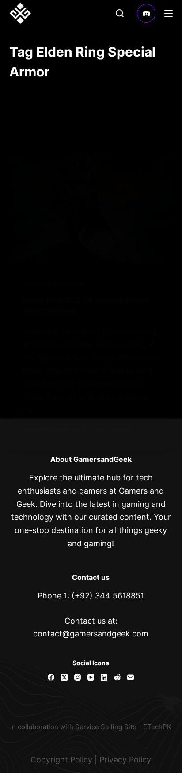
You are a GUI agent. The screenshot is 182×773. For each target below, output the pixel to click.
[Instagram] (77, 677)
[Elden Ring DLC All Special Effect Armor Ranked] (91, 205)
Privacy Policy (125, 759)
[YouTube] (90, 677)
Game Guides (41, 284)
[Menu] (168, 13)
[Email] (130, 677)
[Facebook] (51, 677)
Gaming (74, 284)
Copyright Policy (61, 759)
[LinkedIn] (104, 677)
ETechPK (157, 727)
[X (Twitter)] (64, 677)
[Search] (120, 13)
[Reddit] (117, 677)
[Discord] (146, 13)
